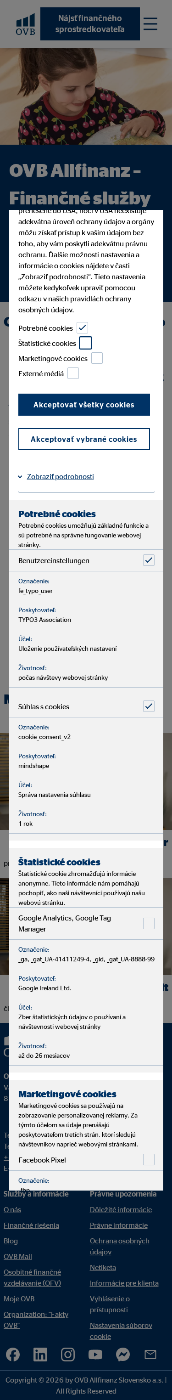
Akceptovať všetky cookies (83, 405)
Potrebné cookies (45, 328)
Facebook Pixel (42, 1160)
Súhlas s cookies (43, 706)
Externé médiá (40, 373)
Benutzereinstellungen (53, 560)
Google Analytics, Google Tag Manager (64, 923)
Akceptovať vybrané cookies (84, 439)
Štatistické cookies (47, 343)
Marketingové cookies (52, 358)
